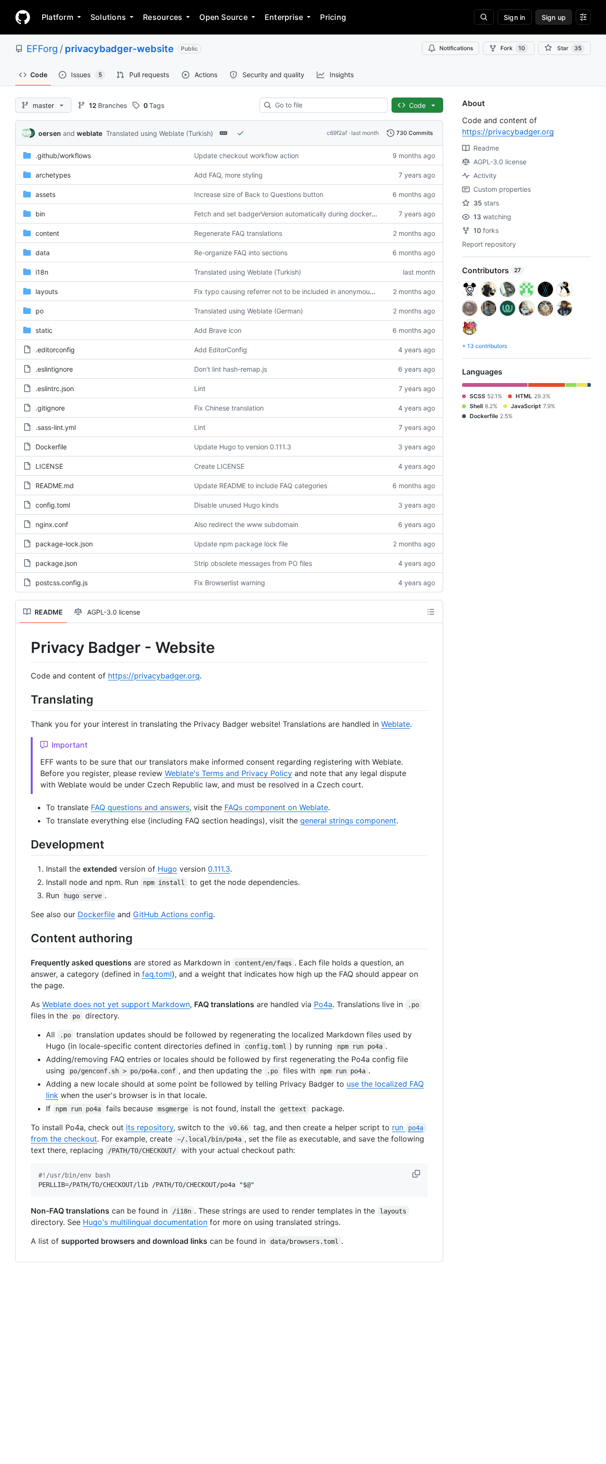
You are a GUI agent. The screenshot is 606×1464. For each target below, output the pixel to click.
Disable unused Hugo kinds (236, 505)
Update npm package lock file (241, 544)
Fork (512, 48)
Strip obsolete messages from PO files (253, 563)
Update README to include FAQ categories (260, 486)
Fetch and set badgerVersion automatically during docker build (291, 214)
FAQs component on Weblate (276, 807)
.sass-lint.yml (56, 427)
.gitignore (50, 408)
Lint (199, 388)
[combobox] (327, 105)
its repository (149, 1127)
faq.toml (157, 974)
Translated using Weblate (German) (248, 311)
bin (40, 214)
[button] (417, 1173)
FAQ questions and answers (140, 807)
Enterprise (284, 17)
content (47, 233)
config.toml (53, 505)
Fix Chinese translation (229, 408)
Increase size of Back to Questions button (258, 194)
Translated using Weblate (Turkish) (159, 133)
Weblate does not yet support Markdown (116, 1004)
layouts (47, 291)
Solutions (108, 17)
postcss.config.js (62, 583)
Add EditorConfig (220, 350)
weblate (89, 133)
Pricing (333, 17)
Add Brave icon (217, 330)
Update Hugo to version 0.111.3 (242, 447)
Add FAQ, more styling (228, 175)
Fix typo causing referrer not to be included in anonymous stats (292, 291)
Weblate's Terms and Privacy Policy (228, 773)
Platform (57, 17)
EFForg (42, 48)
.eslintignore (54, 369)
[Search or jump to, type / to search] (484, 17)
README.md (55, 486)
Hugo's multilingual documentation (145, 1222)
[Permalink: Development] (24, 844)
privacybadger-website (119, 48)
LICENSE (49, 466)
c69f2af (337, 132)
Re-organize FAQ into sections (240, 253)
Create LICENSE (219, 466)
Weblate (395, 724)
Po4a (323, 1004)
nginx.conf (52, 524)
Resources (162, 17)
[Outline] (431, 611)
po (40, 311)
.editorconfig (55, 350)
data (43, 253)
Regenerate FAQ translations (238, 233)
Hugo (167, 869)
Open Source (223, 17)
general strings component (348, 820)
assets (45, 194)
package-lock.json (64, 544)
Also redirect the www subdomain (246, 524)
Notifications (456, 48)
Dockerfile (51, 447)
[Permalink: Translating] (24, 699)
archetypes (53, 175)
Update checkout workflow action (246, 156)
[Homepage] (22, 17)
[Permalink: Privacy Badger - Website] (24, 647)
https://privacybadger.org (154, 675)
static (44, 330)
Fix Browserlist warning (229, 583)
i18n (42, 272)
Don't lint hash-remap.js (230, 369)
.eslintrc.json (55, 388)
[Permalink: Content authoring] (24, 938)
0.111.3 (219, 869)
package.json (56, 563)
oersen (49, 133)
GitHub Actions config (173, 914)
